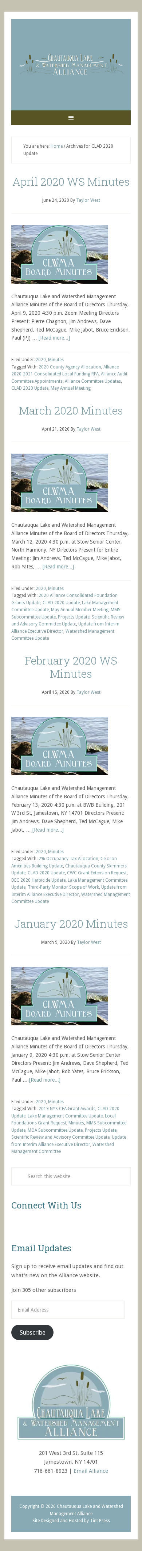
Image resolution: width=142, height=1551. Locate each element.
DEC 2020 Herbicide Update (38, 880)
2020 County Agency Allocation (70, 367)
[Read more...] (54, 338)
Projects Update (74, 617)
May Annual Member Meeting (80, 609)
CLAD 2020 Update (29, 388)
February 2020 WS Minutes (71, 667)
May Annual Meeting (71, 388)
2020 (41, 359)
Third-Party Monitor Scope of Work (63, 887)
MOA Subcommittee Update (55, 1130)
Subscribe (33, 1332)
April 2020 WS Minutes (71, 181)
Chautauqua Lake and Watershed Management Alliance (71, 64)
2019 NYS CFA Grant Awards (67, 1108)
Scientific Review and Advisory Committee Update (60, 1137)
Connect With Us (46, 1205)
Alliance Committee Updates (93, 381)
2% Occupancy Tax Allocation (68, 858)
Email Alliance (91, 1471)
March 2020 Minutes (71, 410)
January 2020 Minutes (71, 923)
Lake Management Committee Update (65, 1116)
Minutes (56, 359)
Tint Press (100, 1520)
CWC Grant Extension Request (97, 872)
